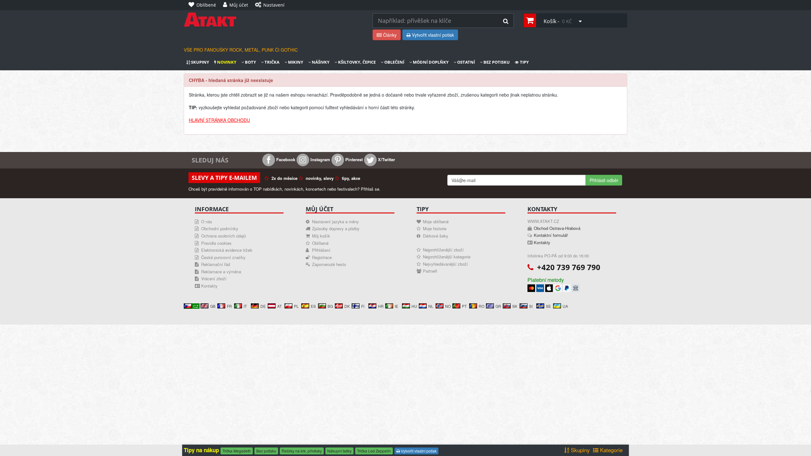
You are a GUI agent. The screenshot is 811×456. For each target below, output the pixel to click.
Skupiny (199, 62)
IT (245, 306)
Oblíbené (320, 243)
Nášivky (320, 62)
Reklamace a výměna (221, 272)
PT (464, 306)
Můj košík (321, 236)
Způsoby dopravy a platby (336, 228)
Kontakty (209, 286)
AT (279, 306)
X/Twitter (386, 159)
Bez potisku (496, 62)
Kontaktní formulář (551, 235)
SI (531, 306)
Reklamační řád (215, 264)
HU (414, 306)
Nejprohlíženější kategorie (446, 257)
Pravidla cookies (216, 243)
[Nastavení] (293, 2)
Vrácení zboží (214, 279)
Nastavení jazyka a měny (335, 221)
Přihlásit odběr (604, 180)
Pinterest (353, 159)
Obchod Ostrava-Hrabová (557, 228)
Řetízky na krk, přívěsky (302, 450)
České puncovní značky (223, 257)
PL (296, 306)
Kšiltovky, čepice (356, 62)
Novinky (226, 62)
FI (362, 306)
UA (565, 306)
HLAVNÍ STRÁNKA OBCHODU (219, 120)
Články (389, 35)
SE (548, 306)
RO (481, 306)
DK (347, 306)
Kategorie (610, 450)
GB (212, 306)
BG (330, 306)
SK (514, 306)
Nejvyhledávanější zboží (445, 264)
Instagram (319, 159)
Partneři (430, 271)
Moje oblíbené (436, 221)
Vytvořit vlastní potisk (432, 35)
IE (396, 306)
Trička (271, 62)
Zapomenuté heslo (329, 264)
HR (381, 306)
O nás (206, 221)
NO (448, 306)
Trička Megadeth (236, 450)
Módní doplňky (430, 62)
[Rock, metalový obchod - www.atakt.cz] (273, 20)
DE (263, 306)
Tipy (524, 62)
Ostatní (465, 62)
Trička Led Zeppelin (374, 450)
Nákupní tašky (339, 450)
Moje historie (434, 228)
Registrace (322, 257)
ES (313, 306)
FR (229, 306)
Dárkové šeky (435, 236)
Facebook (285, 159)
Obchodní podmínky (219, 228)
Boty (250, 62)
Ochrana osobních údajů (223, 236)
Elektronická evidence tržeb (226, 250)
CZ (195, 306)
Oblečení (393, 62)
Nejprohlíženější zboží (443, 250)
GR (498, 306)
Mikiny (295, 62)
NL (430, 306)
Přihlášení (321, 250)
